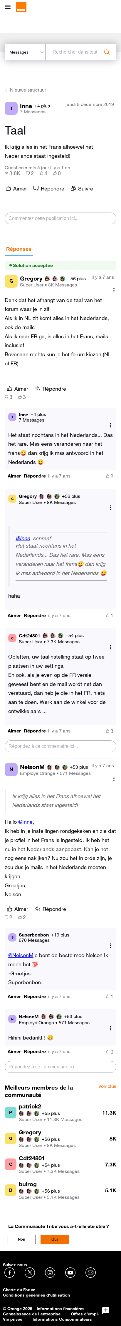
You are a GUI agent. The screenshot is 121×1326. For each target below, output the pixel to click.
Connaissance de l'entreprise (31, 1314)
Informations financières (61, 1308)
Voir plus (107, 1086)
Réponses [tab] (18, 249)
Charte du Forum (19, 1289)
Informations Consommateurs (62, 1319)
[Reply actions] (110, 425)
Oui (54, 1239)
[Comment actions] (114, 290)
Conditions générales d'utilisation (36, 1295)
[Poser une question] (106, 1310)
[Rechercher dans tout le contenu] (106, 52)
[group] (12, 173)
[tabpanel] (60, 667)
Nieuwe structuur (28, 90)
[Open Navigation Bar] (9, 7)
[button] (14, 475)
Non (21, 1239)
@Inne (23, 538)
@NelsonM (20, 955)
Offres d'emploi (86, 1314)
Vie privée (12, 1319)
